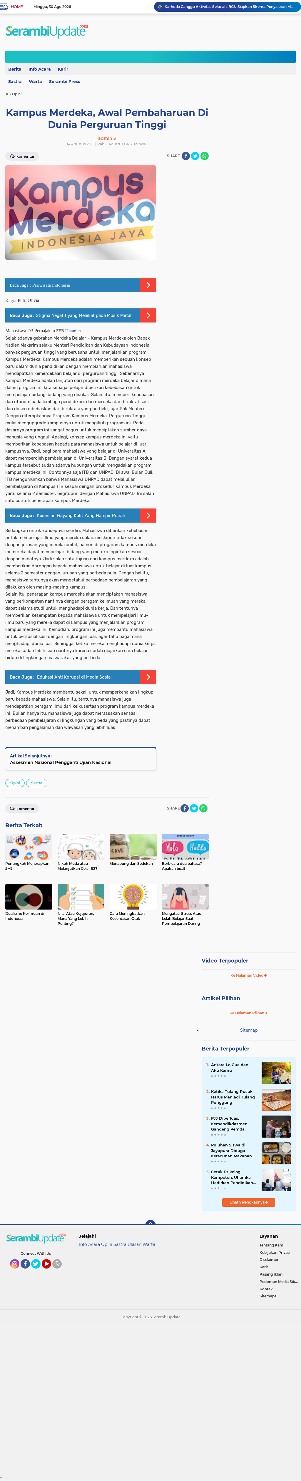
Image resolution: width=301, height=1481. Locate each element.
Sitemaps (268, 1296)
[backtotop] (150, 1225)
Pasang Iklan (271, 1274)
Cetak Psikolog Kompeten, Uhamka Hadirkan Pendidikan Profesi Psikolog (232, 1177)
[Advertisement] (150, 1399)
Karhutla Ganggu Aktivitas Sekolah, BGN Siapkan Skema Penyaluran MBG (230, 6)
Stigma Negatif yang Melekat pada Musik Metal (83, 315)
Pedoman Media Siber (279, 1281)
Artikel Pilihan (221, 998)
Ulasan (134, 1244)
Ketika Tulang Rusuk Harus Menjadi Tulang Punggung (233, 1096)
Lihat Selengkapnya (247, 1202)
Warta (35, 81)
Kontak (266, 1289)
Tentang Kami (272, 1245)
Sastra (36, 783)
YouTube (50, 1271)
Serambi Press (64, 81)
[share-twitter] (195, 156)
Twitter (38, 1271)
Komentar (25, 809)
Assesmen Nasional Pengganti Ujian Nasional (60, 762)
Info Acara (40, 69)
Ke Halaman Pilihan (247, 1013)
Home (17, 6)
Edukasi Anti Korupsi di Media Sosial (74, 677)
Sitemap (248, 1030)
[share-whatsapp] (204, 156)
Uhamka (73, 330)
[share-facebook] (186, 156)
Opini (15, 783)
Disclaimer (269, 1259)
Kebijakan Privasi (275, 1252)
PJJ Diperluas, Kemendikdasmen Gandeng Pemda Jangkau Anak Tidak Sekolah (231, 1124)
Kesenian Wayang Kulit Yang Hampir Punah (80, 515)
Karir (63, 69)
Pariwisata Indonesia (51, 285)
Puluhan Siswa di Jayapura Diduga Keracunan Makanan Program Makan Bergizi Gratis (231, 1150)
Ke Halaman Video (247, 975)
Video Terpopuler (225, 961)
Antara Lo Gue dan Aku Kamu (229, 1067)
